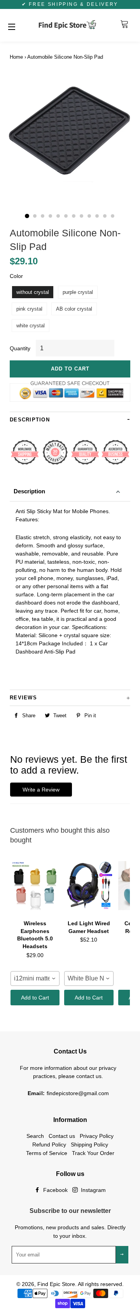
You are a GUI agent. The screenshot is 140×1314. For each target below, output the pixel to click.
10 (97, 216)
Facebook (55, 1190)
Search (35, 1136)
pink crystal (29, 309)
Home (16, 57)
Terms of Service (46, 1153)
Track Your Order (93, 1153)
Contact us (62, 1136)
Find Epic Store (56, 1284)
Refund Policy (49, 1144)
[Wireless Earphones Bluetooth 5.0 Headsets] (35, 885)
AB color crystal (74, 309)
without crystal (32, 292)
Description (29, 491)
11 (105, 216)
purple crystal (78, 292)
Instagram (92, 1190)
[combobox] (35, 978)
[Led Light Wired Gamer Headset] (88, 885)
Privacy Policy (97, 1136)
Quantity (20, 348)
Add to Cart (35, 997)
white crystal (30, 325)
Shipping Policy (89, 1144)
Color (16, 276)
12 (113, 216)
